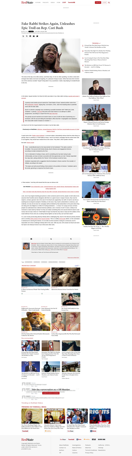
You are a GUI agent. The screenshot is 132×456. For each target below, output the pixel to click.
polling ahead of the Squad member (40, 218)
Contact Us (62, 447)
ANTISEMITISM (28, 262)
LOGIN (104, 2)
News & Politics (76, 447)
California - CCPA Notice (104, 445)
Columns (74, 453)
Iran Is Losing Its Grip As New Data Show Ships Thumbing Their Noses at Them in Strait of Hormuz (71, 353)
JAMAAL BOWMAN (53, 262)
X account (39, 111)
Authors (37, 2)
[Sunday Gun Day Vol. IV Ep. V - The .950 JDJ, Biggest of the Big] (96, 216)
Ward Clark (25, 31)
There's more (30, 142)
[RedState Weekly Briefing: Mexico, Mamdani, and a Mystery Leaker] (51, 366)
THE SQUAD (62, 262)
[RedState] (27, 2)
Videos (53, 2)
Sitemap (100, 447)
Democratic (62, 218)
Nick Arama (24, 357)
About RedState (64, 445)
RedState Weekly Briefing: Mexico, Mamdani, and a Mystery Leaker (50, 374)
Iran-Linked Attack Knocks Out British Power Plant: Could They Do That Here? (96, 200)
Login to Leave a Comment (51, 393)
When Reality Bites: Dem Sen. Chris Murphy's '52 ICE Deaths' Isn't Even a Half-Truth (100, 426)
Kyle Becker (24, 378)
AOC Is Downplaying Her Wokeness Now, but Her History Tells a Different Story (96, 174)
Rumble (65, 249)
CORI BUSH (44, 262)
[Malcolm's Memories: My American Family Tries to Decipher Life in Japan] (71, 366)
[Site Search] (109, 2)
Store (58, 2)
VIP (60, 453)
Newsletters (101, 450)
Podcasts (45, 2)
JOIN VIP (98, 2)
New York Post (53, 113)
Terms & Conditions (91, 450)
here (49, 249)
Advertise (88, 447)
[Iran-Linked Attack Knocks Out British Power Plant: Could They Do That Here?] (96, 189)
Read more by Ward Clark (73, 257)
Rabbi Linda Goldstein (38, 135)
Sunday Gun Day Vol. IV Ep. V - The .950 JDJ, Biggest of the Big (96, 227)
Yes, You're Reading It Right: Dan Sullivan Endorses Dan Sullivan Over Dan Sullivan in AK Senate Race (31, 426)
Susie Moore (44, 376)
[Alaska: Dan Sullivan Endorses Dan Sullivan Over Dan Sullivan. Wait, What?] (96, 86)
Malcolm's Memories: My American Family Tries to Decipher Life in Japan (71, 374)
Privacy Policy (89, 453)
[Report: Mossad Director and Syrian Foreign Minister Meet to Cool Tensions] (96, 112)
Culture (74, 450)
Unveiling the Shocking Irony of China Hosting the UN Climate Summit (96, 149)
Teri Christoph (45, 358)
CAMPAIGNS (37, 262)
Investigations (76, 445)
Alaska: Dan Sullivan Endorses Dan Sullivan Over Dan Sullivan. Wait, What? (96, 97)
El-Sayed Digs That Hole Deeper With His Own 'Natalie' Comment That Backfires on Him (30, 353)
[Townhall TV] (71, 2)
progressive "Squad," (33, 104)
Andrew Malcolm (65, 378)
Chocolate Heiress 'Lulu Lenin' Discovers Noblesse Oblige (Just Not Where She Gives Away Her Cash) (54, 426)
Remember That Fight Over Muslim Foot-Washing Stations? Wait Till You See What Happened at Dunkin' (51, 354)
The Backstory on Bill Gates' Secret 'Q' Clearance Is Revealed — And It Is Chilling (30, 374)
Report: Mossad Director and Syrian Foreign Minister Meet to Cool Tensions (96, 123)
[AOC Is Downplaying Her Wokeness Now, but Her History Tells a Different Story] (96, 164)
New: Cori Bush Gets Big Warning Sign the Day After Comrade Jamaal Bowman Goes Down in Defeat (51, 191)
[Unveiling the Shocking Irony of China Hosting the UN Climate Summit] (96, 138)
